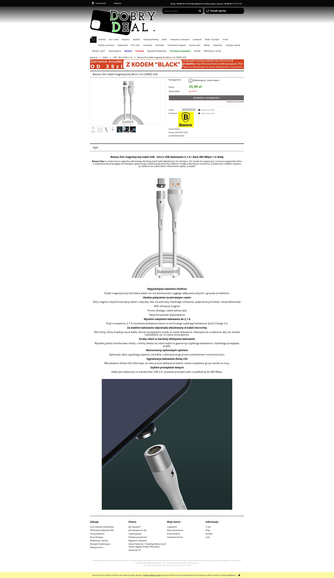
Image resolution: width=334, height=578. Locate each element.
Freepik (155, 565)
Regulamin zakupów (138, 540)
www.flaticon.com (168, 565)
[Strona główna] (124, 21)
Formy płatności (97, 533)
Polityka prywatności (138, 537)
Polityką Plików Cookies (152, 575)
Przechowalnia (173, 533)
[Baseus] (186, 119)
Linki (207, 537)
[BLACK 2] (167, 64)
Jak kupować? (135, 526)
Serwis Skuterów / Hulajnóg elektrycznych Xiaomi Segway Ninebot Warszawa (147, 545)
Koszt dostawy (96, 537)
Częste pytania (135, 533)
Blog (207, 530)
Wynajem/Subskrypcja (100, 544)
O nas (208, 526)
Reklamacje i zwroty (99, 540)
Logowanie (172, 526)
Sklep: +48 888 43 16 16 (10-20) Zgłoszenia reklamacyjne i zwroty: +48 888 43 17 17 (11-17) (206, 3)
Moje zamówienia (175, 530)
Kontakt (208, 533)
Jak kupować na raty (138, 530)
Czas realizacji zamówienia (102, 526)
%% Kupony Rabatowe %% (102, 530)
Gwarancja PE (135, 550)
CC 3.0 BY (187, 565)
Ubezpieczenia (96, 547)
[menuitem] (102, 39)
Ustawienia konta (175, 537)
